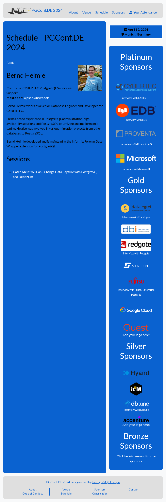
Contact (133, 489)
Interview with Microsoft (136, 169)
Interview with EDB (136, 119)
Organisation (99, 493)
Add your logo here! (136, 335)
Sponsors (118, 12)
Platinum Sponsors (136, 61)
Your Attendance (144, 12)
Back (10, 62)
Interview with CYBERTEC (136, 98)
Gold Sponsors (136, 185)
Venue (86, 12)
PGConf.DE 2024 (47, 10)
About (73, 12)
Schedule (101, 12)
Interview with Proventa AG (136, 144)
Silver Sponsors (136, 351)
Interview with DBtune (136, 409)
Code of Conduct (32, 493)
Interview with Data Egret (136, 217)
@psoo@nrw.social (37, 98)
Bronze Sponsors (136, 441)
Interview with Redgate (136, 253)
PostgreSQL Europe (106, 482)
